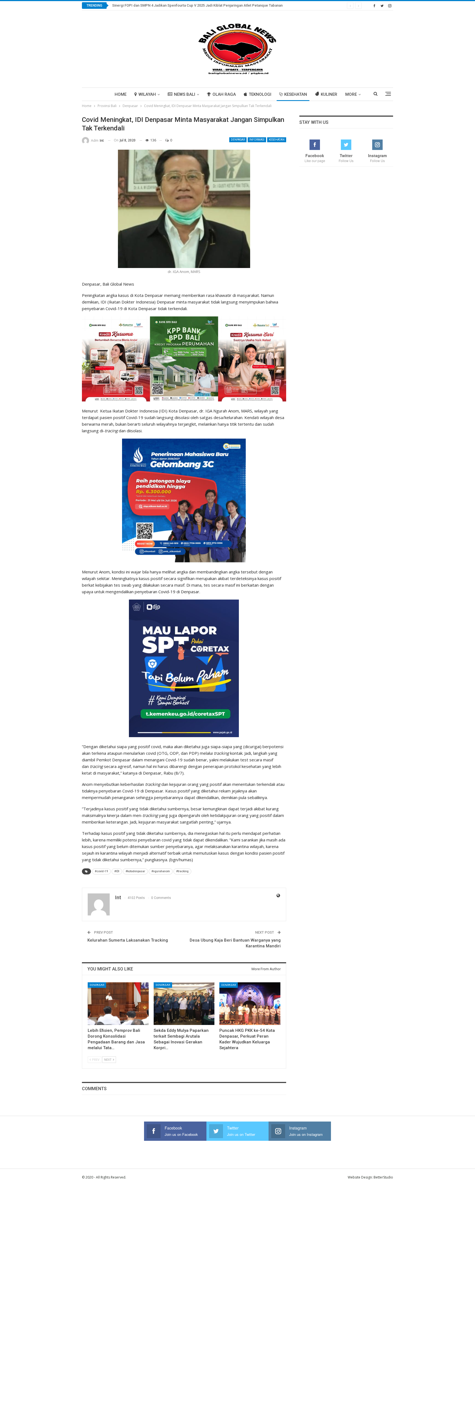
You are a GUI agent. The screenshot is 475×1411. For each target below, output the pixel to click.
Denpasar (238, 139)
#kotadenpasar (135, 871)
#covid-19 (101, 871)
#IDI (116, 871)
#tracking (182, 871)
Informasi (256, 139)
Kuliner (329, 94)
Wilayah (147, 94)
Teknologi (260, 94)
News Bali (184, 94)
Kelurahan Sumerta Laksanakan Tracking (127, 940)
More (351, 94)
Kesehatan (295, 94)
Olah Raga (224, 94)
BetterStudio (383, 1177)
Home (120, 94)
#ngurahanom (160, 871)
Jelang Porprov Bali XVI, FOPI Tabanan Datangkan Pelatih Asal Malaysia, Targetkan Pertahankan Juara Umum (200, 5)
